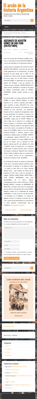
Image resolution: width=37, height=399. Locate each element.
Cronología (8, 349)
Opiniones (8, 352)
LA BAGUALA (14, 372)
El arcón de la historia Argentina (18, 7)
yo (5, 382)
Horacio (9, 49)
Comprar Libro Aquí (9, 326)
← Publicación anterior (10, 210)
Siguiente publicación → (26, 210)
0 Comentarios (24, 49)
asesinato (30, 54)
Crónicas (8, 52)
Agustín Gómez (28, 52)
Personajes (8, 355)
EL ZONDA (12, 382)
